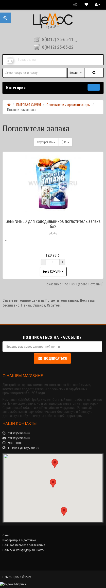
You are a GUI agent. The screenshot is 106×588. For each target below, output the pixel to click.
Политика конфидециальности (23, 550)
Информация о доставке (19, 540)
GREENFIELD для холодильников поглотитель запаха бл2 (53, 224)
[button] (53, 483)
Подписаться (55, 358)
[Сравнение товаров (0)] (75, 4)
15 (65, 142)
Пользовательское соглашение (23, 545)
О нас (6, 535)
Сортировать (45, 142)
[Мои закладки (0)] (86, 4)
